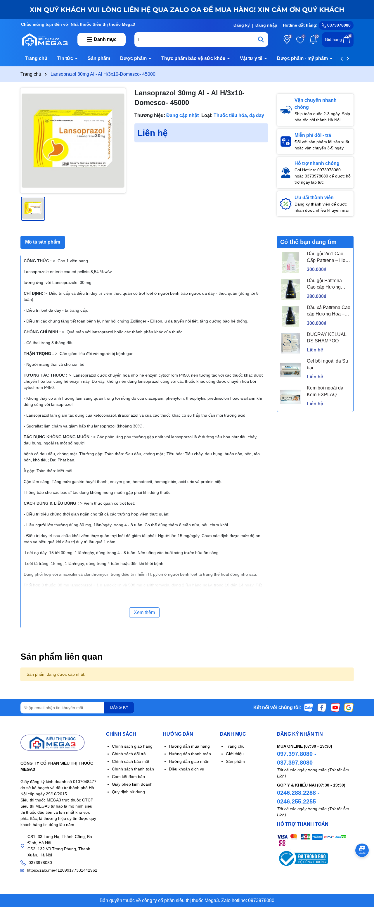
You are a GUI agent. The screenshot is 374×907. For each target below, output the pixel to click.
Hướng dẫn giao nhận (189, 761)
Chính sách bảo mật (130, 761)
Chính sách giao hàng (132, 746)
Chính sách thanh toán (133, 769)
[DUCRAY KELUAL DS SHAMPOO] (290, 343)
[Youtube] (335, 707)
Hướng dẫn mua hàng (189, 746)
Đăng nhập (266, 25)
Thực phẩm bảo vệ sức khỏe (193, 58)
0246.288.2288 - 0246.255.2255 (298, 797)
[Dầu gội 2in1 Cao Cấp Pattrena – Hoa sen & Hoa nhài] (290, 262)
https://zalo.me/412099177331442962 (62, 870)
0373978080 (338, 25)
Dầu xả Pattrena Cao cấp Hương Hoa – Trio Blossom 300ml (328, 311)
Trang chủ (36, 58)
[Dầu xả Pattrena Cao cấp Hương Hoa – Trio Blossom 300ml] (290, 316)
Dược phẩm (134, 58)
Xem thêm (144, 612)
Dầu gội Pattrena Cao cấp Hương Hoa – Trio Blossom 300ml (327, 284)
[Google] (349, 707)
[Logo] (44, 39)
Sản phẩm (99, 58)
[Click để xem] (73, 141)
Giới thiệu (235, 753)
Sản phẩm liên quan (61, 656)
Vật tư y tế (252, 58)
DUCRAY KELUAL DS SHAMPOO (326, 337)
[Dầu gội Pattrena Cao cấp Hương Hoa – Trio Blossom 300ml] (290, 289)
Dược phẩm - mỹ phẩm (303, 58)
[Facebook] (322, 707)
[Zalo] (308, 707)
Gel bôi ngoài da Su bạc (327, 364)
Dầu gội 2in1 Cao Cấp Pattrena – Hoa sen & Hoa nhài (327, 257)
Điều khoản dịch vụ (186, 769)
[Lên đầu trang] (362, 872)
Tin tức (65, 58)
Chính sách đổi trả (129, 753)
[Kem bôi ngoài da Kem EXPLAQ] (290, 397)
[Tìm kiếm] (261, 39)
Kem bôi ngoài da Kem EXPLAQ (325, 391)
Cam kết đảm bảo (128, 776)
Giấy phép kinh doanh (132, 784)
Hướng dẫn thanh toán (190, 753)
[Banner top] (187, 9)
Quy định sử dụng (128, 791)
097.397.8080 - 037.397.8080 (296, 758)
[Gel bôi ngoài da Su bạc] (290, 370)
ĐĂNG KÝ (119, 707)
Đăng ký (241, 25)
